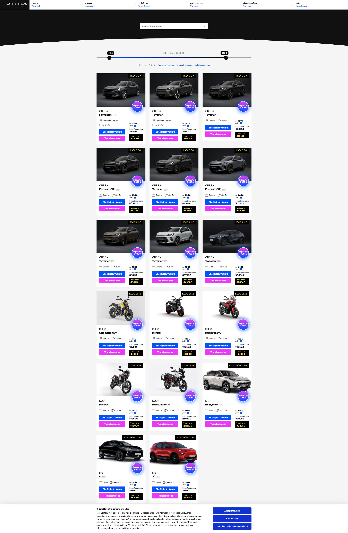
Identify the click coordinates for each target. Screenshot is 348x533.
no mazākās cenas (184, 65)
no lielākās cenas (202, 65)
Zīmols (35, 3)
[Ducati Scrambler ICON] (121, 308)
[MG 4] (121, 451)
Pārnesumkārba (250, 3)
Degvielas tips (196, 3)
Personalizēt (232, 518)
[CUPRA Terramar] (174, 90)
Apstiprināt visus (232, 511)
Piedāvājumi (143, 3)
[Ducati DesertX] (121, 379)
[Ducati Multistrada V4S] (174, 379)
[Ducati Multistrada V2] (227, 308)
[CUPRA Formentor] (121, 90)
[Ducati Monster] (174, 308)
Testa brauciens (112, 138)
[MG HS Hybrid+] (227, 379)
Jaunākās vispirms (166, 65)
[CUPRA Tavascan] (227, 236)
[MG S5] (174, 451)
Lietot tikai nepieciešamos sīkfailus (232, 526)
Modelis (88, 3)
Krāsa (299, 3)
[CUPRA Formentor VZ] (121, 164)
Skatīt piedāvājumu (112, 131)
